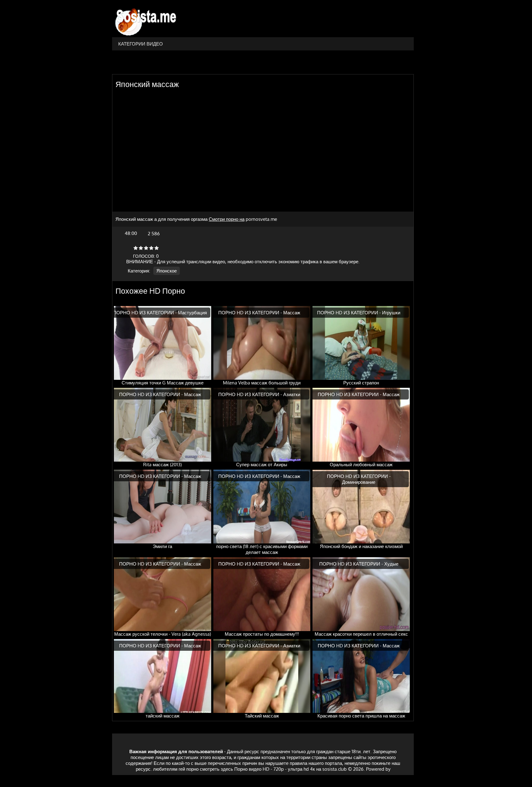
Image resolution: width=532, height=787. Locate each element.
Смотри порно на (226, 219)
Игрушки (391, 313)
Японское (166, 271)
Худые (391, 564)
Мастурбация (192, 313)
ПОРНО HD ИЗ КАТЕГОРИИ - (145, 313)
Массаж (291, 313)
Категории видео (140, 44)
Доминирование (358, 482)
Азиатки (291, 394)
